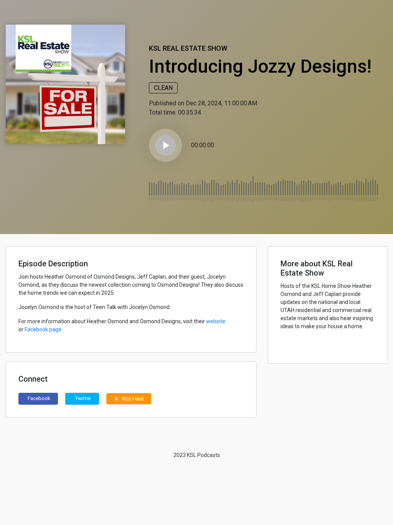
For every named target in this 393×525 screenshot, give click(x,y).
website (215, 321)
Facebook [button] (39, 398)
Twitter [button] (83, 398)
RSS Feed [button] (129, 398)
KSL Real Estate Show (188, 48)
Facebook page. (44, 329)
